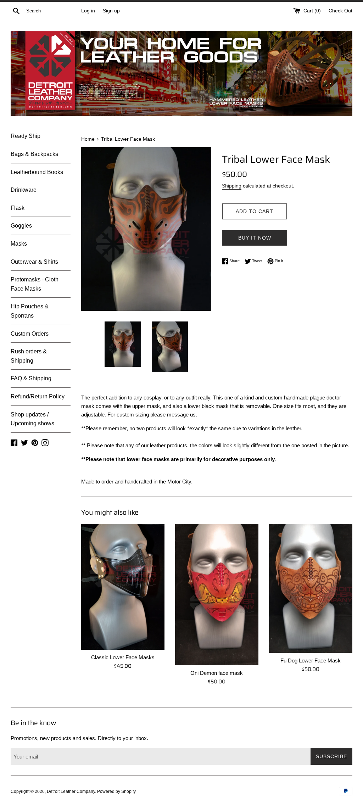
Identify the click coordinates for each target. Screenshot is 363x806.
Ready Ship (25, 136)
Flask (17, 208)
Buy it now (254, 238)
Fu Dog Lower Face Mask (310, 660)
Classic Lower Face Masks (123, 657)
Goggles (21, 226)
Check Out (340, 10)
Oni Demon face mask (216, 673)
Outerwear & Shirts (34, 262)
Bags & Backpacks (34, 154)
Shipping (231, 186)
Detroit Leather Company (71, 791)
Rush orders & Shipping (29, 356)
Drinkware (24, 190)
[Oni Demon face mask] (216, 594)
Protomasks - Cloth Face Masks (34, 284)
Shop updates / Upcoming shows (32, 419)
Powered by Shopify (116, 791)
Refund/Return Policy (38, 396)
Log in (88, 10)
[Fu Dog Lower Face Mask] (310, 588)
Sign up (111, 10)
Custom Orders (30, 334)
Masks (19, 244)
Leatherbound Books (37, 172)
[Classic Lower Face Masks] (122, 587)
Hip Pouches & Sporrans (30, 311)
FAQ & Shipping (31, 378)
